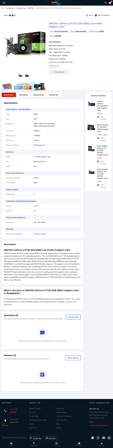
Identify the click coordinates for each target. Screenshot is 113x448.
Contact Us (33, 428)
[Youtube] (103, 438)
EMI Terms (60, 408)
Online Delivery (61, 412)
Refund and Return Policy (38, 420)
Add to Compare (102, 15)
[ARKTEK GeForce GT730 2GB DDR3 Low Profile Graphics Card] (23, 45)
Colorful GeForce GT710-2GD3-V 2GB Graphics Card (102, 105)
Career (31, 424)
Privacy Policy (34, 416)
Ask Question (73, 317)
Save (89, 15)
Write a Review (72, 358)
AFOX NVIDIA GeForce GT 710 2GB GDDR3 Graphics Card (102, 173)
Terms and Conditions (64, 416)
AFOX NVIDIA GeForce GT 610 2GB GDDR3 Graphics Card (102, 150)
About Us (32, 412)
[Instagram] (109, 438)
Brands (58, 428)
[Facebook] (98, 438)
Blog (58, 424)
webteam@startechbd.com (98, 425)
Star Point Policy (62, 420)
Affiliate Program (35, 408)
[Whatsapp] (92, 438)
